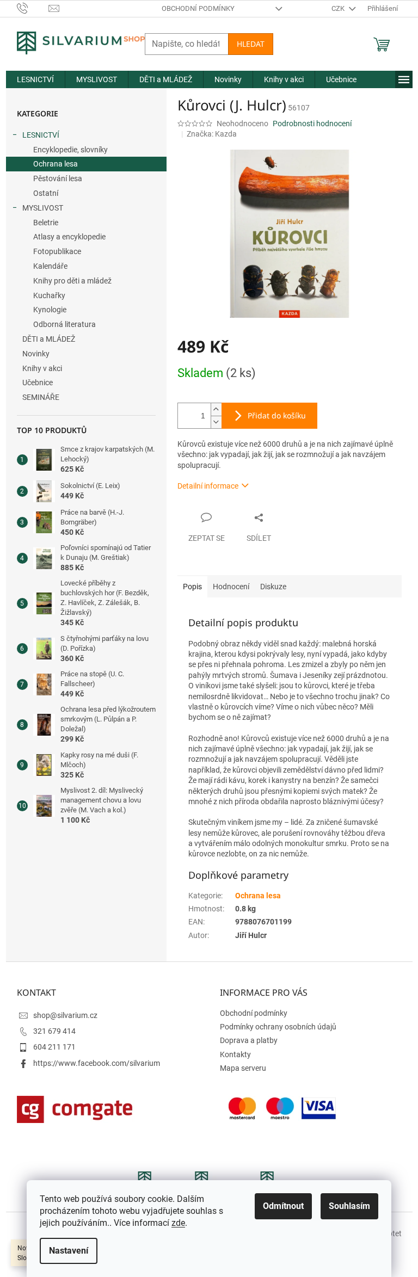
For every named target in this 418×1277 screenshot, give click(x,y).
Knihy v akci (42, 368)
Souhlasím (349, 1206)
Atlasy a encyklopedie (69, 236)
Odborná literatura (64, 324)
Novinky (36, 353)
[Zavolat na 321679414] (33, 8)
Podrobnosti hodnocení (312, 123)
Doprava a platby (249, 1040)
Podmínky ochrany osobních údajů (278, 1026)
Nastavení (68, 1250)
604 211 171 (54, 1046)
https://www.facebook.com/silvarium (96, 1063)
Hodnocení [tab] (231, 586)
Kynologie (49, 309)
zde (178, 1223)
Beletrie (45, 222)
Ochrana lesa (55, 163)
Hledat (251, 44)
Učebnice (37, 382)
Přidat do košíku (277, 415)
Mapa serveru (243, 1068)
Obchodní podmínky (198, 8)
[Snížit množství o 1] (216, 422)
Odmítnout (283, 1206)
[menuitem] (35, 79)
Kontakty (235, 1054)
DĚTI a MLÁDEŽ (48, 339)
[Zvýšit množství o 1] (216, 409)
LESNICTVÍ (40, 135)
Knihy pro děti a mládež (72, 280)
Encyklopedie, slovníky (70, 149)
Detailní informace (207, 486)
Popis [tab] (192, 586)
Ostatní (45, 193)
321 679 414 (54, 1031)
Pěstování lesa (57, 178)
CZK (338, 8)
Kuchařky (49, 295)
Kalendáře (50, 266)
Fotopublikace (57, 251)
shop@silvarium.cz (65, 1015)
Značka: (212, 133)
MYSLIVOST (42, 207)
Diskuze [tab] (273, 586)
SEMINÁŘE (40, 397)
